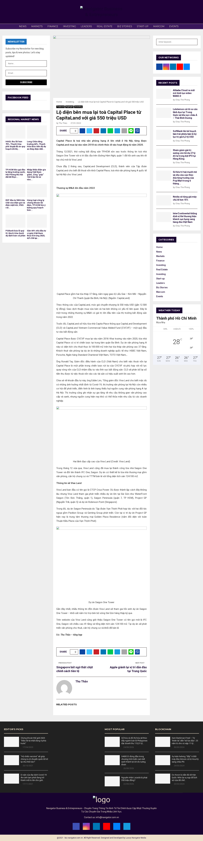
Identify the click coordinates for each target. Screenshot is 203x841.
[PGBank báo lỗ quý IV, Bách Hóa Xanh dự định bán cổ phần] (15, 221)
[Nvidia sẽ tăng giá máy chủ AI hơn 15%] (163, 200)
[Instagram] (86, 826)
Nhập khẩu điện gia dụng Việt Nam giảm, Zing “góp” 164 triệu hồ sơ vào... (36, 174)
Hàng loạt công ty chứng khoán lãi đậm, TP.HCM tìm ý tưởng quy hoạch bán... (36, 205)
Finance (52, 26)
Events (174, 26)
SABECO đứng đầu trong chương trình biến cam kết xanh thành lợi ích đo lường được (133, 760)
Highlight (69, 107)
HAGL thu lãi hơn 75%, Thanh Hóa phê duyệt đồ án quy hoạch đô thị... (15, 145)
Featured (60, 107)
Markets (37, 26)
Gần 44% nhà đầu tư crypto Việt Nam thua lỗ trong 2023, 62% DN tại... (36, 234)
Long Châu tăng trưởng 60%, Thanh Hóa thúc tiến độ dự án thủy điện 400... (36, 145)
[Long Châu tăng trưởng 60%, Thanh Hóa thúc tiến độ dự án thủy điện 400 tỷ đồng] (37, 132)
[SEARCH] (194, 42)
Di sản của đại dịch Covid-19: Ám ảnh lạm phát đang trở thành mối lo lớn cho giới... (34, 777)
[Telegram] (126, 826)
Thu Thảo (63, 123)
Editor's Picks (13, 729)
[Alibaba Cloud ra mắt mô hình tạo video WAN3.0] (163, 94)
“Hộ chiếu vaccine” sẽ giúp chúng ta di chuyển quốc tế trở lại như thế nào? (34, 759)
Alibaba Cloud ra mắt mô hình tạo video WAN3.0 (184, 93)
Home (159, 247)
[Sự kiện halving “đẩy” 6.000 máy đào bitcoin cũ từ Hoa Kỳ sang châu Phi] (162, 760)
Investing (69, 26)
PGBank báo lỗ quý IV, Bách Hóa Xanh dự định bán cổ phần (15, 233)
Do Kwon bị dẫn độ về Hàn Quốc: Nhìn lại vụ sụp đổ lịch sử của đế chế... (184, 777)
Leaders (86, 26)
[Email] (116, 826)
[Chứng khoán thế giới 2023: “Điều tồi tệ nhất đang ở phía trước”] (11, 742)
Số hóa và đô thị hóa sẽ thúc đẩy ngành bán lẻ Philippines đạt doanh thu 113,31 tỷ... (134, 741)
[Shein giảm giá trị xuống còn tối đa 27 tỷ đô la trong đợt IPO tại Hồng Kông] (163, 154)
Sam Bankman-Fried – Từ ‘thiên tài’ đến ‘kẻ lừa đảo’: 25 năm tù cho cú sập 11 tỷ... (185, 741)
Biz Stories (124, 26)
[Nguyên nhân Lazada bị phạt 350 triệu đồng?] (112, 781)
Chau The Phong (182, 100)
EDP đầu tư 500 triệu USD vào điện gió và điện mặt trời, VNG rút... (15, 204)
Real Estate (104, 26)
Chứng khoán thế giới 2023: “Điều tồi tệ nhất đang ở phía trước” (33, 741)
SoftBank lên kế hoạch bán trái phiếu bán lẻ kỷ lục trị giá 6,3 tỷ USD (184, 134)
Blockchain (163, 729)
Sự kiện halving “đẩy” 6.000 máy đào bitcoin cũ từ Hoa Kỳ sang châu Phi (185, 759)
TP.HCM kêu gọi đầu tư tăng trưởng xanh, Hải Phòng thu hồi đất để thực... (15, 173)
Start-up (142, 26)
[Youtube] (106, 826)
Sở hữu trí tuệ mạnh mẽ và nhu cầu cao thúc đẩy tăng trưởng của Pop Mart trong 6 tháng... (185, 178)
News (22, 26)
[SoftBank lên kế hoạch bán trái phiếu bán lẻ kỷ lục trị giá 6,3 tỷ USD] (163, 135)
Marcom (158, 26)
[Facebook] (76, 826)
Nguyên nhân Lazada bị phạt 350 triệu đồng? (134, 778)
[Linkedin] (96, 826)
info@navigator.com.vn (107, 817)
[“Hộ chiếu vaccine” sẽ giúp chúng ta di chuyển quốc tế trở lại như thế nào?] (11, 760)
